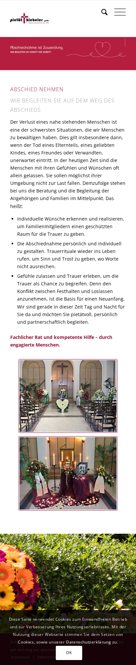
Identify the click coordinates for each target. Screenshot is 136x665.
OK (69, 652)
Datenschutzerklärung (88, 642)
